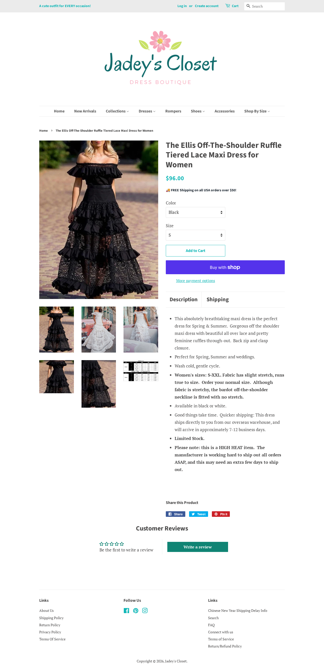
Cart (235, 6)
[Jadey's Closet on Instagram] (145, 611)
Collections (116, 111)
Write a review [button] (198, 547)
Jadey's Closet (176, 661)
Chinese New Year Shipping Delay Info (237, 610)
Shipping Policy (51, 617)
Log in (182, 6)
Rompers (173, 111)
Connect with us (220, 632)
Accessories (225, 111)
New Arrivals (85, 111)
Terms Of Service (52, 639)
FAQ (211, 624)
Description (184, 300)
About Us (46, 610)
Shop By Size (255, 111)
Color (171, 203)
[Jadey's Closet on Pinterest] (135, 611)
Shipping (218, 300)
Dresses (146, 111)
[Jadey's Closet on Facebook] (126, 611)
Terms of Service (221, 639)
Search (213, 617)
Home (59, 111)
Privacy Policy (50, 632)
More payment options (195, 280)
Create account (206, 6)
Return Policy (49, 624)
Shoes (196, 111)
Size (170, 225)
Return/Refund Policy (225, 646)
